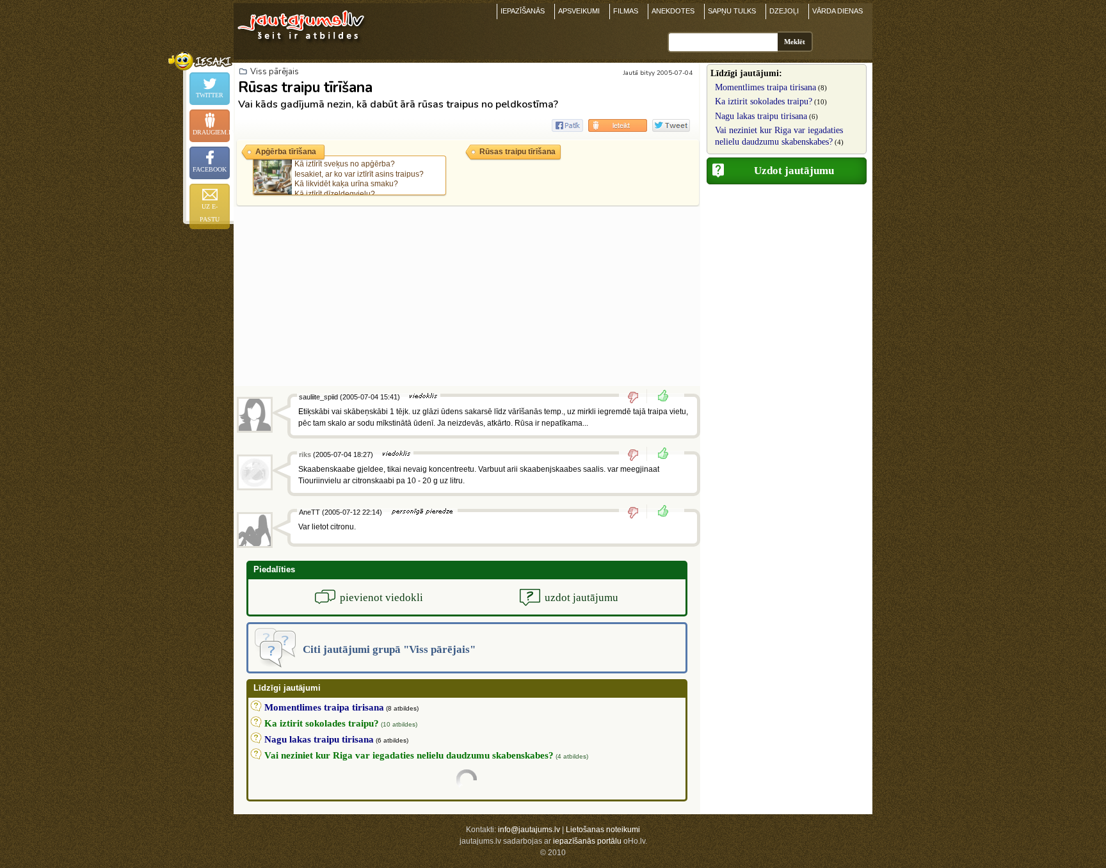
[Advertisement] (467, 296)
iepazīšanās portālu (587, 841)
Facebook (210, 169)
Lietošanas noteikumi (603, 829)
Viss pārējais (274, 71)
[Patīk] (659, 397)
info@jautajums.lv (529, 829)
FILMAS (625, 11)
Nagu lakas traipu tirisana (761, 116)
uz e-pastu (210, 213)
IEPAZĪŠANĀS (523, 11)
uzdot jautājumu (581, 597)
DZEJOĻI (784, 11)
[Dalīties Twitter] (671, 125)
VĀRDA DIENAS (837, 11)
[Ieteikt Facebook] (567, 125)
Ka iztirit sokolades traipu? (763, 101)
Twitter (209, 95)
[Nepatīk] (637, 397)
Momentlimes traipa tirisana (765, 87)
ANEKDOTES (673, 11)
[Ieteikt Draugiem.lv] (617, 125)
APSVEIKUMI (579, 11)
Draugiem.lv (211, 132)
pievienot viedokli (381, 597)
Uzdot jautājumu (794, 171)
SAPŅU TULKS (732, 11)
